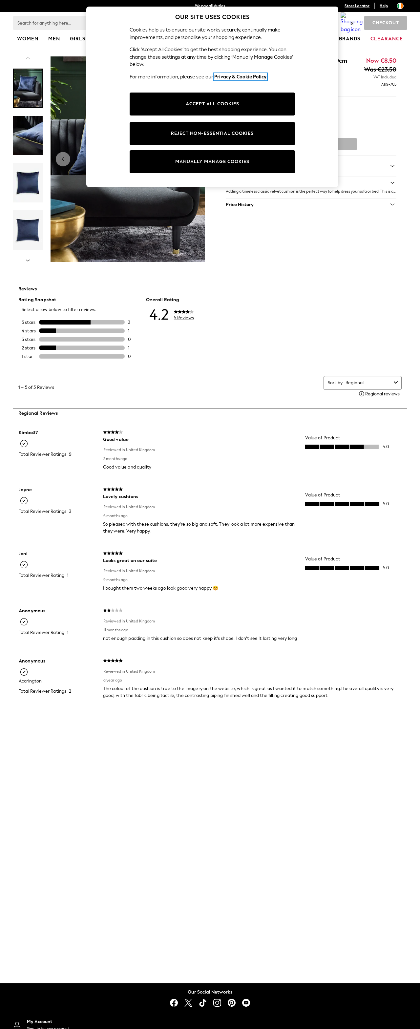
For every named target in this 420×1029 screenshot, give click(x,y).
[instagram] (217, 1003)
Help (384, 6)
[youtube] (246, 1003)
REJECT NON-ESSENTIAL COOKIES (212, 133)
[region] (212, 97)
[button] (311, 204)
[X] (188, 1003)
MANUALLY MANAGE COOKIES (212, 161)
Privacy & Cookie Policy (240, 77)
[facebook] (174, 1003)
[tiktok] (203, 1003)
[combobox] (368, 383)
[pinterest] (231, 1003)
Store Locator (357, 6)
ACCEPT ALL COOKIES (212, 104)
